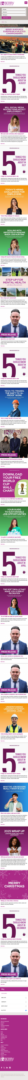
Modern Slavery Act (4, 1051)
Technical (2, 1027)
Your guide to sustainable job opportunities (11, 537)
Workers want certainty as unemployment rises (12, 656)
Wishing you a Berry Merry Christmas (9, 901)
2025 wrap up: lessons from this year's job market (12, 857)
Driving (2, 1024)
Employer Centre (4, 1036)
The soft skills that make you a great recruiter (11, 616)
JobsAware (3, 1049)
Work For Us (3, 1039)
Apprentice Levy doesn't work (8, 339)
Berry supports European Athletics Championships (12, 54)
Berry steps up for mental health (8, 298)
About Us (2, 1035)
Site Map (2, 1053)
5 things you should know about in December (11, 939)
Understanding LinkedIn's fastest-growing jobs (12, 734)
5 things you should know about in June (10, 378)
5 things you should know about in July (9, 176)
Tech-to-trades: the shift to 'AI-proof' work (11, 418)
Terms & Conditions (4, 1045)
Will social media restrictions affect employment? (12, 134)
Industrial (2, 1023)
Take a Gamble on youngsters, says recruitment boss (13, 694)
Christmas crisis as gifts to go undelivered (11, 979)
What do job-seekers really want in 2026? (10, 813)
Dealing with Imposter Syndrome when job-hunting (12, 257)
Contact (2, 1056)
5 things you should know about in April (10, 577)
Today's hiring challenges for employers (10, 216)
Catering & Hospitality (5, 1026)
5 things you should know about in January (10, 773)
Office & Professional (5, 1021)
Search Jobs (5, 18)
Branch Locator (3, 1055)
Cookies (2, 1046)
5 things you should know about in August (10, 94)
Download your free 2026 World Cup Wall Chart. (12, 499)
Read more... (3, 61)
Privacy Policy (3, 1048)
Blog (1, 1040)
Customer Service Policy (5, 1052)
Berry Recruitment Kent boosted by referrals (11, 459)
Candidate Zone (4, 1037)
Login (2, 1033)
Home (3, 22)
